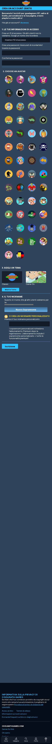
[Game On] (36, 277)
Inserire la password (11, 48)
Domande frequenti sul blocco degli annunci (20, 717)
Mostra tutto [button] (10, 290)
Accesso (24, 22)
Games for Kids (8, 729)
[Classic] (12, 277)
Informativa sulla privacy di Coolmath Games (20, 695)
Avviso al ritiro (7, 711)
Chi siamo (6, 733)
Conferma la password (12, 58)
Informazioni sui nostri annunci (14, 714)
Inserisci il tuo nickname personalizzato (22, 319)
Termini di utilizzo (23, 711)
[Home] (26, 3)
